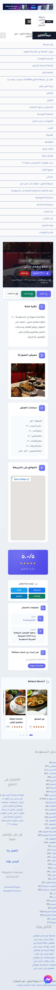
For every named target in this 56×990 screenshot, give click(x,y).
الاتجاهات (11, 294)
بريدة (53, 846)
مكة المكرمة (50, 912)
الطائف (52, 806)
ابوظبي (53, 766)
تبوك (53, 854)
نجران (53, 919)
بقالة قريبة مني (40, 943)
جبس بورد (6, 795)
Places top (48, 45)
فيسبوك (37, 590)
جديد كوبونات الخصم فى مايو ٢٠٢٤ (37, 163)
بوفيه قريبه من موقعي (44, 950)
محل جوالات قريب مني (43, 961)
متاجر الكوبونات (46, 233)
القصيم (52, 814)
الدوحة (53, 788)
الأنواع (50, 100)
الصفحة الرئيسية (45, 114)
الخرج (53, 781)
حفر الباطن (51, 883)
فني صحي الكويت (8, 813)
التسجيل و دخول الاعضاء (41, 107)
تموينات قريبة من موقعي (44, 965)
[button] (31, 735)
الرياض (52, 795)
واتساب (27, 294)
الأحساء (52, 770)
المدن (50, 128)
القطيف (52, 821)
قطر (54, 908)
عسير (53, 901)
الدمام (53, 785)
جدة (54, 864)
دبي (54, 894)
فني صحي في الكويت (13, 799)
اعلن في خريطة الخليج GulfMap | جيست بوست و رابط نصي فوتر (30, 83)
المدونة (49, 135)
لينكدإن (19, 596)
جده (54, 868)
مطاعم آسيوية (40, 261)
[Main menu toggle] (3, 35)
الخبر (54, 777)
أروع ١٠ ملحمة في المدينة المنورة (38, 52)
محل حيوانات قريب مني (44, 947)
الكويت (53, 828)
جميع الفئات (47, 170)
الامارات (52, 774)
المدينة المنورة (49, 832)
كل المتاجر (48, 219)
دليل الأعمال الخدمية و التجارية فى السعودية (32, 191)
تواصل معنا (47, 156)
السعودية (24, 261)
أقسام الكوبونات (45, 59)
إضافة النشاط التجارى (42, 66)
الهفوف (52, 839)
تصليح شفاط (14, 817)
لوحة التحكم (47, 226)
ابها (54, 763)
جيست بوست (23, 985)
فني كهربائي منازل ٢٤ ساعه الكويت (13, 810)
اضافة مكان (47, 73)
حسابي (50, 177)
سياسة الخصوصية (44, 198)
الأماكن (49, 93)
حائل (54, 875)
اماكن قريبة (47, 149)
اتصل (42, 294)
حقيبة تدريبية (18, 795)
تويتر (19, 590)
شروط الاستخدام (45, 205)
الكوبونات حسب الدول (42, 121)
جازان (53, 861)
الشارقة (52, 803)
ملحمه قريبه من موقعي (44, 936)
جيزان (53, 872)
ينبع (54, 923)
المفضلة (49, 142)
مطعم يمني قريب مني (43, 969)
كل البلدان (48, 212)
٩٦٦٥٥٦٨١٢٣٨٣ (29, 621)
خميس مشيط (49, 886)
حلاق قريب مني (46, 954)
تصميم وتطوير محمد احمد (43, 985)
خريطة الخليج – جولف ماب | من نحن (36, 184)
